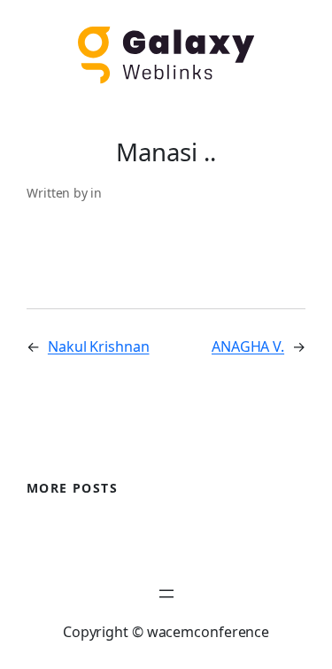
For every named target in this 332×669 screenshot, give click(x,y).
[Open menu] (166, 593)
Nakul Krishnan (99, 346)
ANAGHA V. (248, 346)
